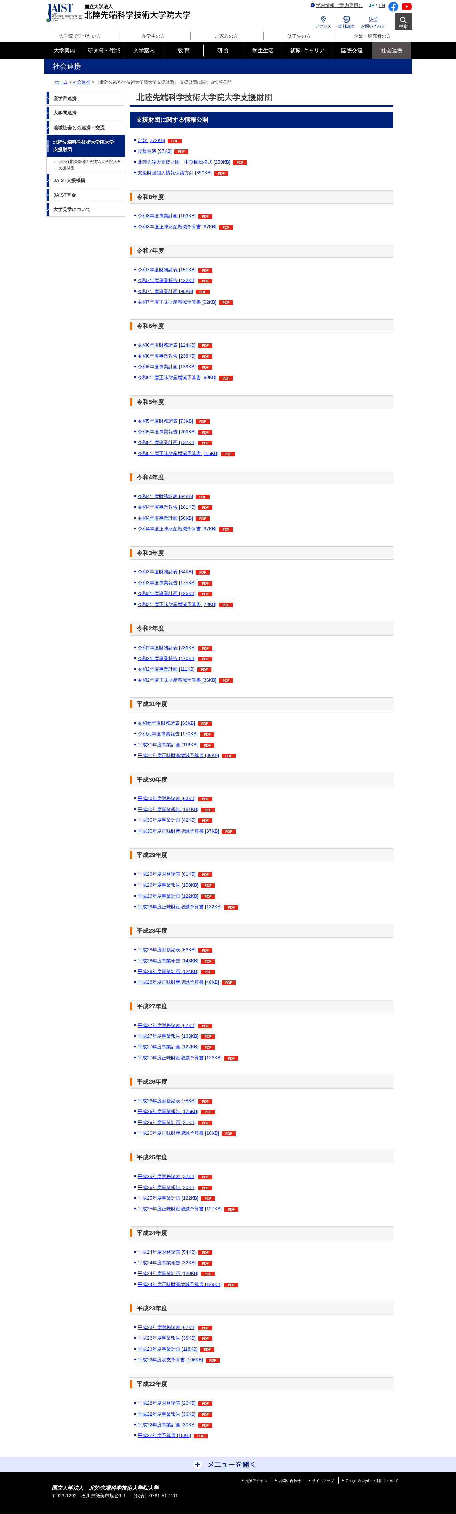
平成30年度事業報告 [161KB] (168, 809)
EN (382, 5)
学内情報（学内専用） (339, 5)
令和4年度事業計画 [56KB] (165, 518)
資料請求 (346, 26)
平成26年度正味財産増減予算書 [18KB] (178, 1133)
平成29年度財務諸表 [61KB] (167, 874)
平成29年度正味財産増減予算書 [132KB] (180, 906)
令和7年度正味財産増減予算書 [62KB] (177, 302)
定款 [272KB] (151, 140)
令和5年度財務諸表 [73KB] (165, 421)
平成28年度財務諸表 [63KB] (167, 949)
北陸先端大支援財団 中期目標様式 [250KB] (184, 162)
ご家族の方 (226, 36)
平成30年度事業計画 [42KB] (167, 820)
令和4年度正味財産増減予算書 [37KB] (177, 528)
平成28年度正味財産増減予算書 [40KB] (178, 982)
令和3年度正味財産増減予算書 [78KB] (177, 604)
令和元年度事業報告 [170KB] (168, 733)
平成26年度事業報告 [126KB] (168, 1111)
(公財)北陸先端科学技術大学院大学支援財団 (89, 164)
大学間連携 (65, 112)
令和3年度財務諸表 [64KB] (165, 571)
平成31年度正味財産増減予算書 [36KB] (178, 755)
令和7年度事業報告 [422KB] (167, 280)
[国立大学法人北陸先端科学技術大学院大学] (119, 12)
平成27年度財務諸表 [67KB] (167, 1025)
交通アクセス (256, 1481)
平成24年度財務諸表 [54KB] (167, 1252)
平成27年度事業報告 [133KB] (168, 1036)
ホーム (61, 82)
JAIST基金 (64, 195)
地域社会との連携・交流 (79, 127)
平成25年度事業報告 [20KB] (167, 1187)
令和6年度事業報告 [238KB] (167, 356)
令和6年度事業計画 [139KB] (167, 366)
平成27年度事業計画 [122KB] (168, 1046)
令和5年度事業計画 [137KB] (167, 442)
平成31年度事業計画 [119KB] (168, 744)
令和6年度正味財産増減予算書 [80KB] (177, 377)
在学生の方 (153, 36)
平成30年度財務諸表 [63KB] (167, 798)
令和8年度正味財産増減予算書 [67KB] (177, 226)
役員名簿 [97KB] (155, 151)
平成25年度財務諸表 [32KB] (167, 1176)
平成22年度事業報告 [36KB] (167, 1414)
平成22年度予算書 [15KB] (164, 1435)
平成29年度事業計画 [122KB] (168, 896)
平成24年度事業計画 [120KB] (168, 1273)
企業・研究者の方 (372, 36)
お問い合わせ (373, 26)
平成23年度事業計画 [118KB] (168, 1349)
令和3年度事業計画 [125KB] (167, 593)
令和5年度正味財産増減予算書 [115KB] (178, 453)
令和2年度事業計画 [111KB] (166, 669)
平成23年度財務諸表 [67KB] (167, 1327)
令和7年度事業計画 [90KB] (165, 291)
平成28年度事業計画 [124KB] (168, 971)
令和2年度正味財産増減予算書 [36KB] (177, 680)
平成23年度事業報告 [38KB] (167, 1338)
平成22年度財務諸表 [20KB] (167, 1403)
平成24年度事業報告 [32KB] (167, 1262)
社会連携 (81, 82)
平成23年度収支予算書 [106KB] (170, 1359)
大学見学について (72, 209)
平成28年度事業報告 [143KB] (168, 960)
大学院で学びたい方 (80, 36)
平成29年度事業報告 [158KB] (168, 885)
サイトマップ (323, 1481)
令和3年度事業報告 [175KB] (167, 582)
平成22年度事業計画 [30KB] (167, 1424)
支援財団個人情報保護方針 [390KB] (175, 172)
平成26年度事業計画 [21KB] (167, 1122)
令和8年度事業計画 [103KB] (167, 215)
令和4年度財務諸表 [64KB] (165, 496)
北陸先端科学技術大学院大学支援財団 (83, 145)
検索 (403, 26)
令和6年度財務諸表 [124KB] (167, 345)
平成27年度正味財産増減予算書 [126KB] (180, 1057)
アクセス (323, 26)
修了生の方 (299, 36)
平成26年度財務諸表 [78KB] (167, 1100)
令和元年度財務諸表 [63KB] (166, 723)
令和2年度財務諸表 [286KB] (167, 647)
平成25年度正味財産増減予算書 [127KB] (180, 1208)
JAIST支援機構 (69, 180)
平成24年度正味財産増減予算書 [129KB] (180, 1284)
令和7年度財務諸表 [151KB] (167, 269)
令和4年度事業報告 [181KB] (167, 507)
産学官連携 (65, 98)
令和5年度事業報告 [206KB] (167, 431)
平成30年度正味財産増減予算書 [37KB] (178, 831)
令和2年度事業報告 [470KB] (167, 658)
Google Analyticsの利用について (372, 1481)
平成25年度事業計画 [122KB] (168, 1198)
